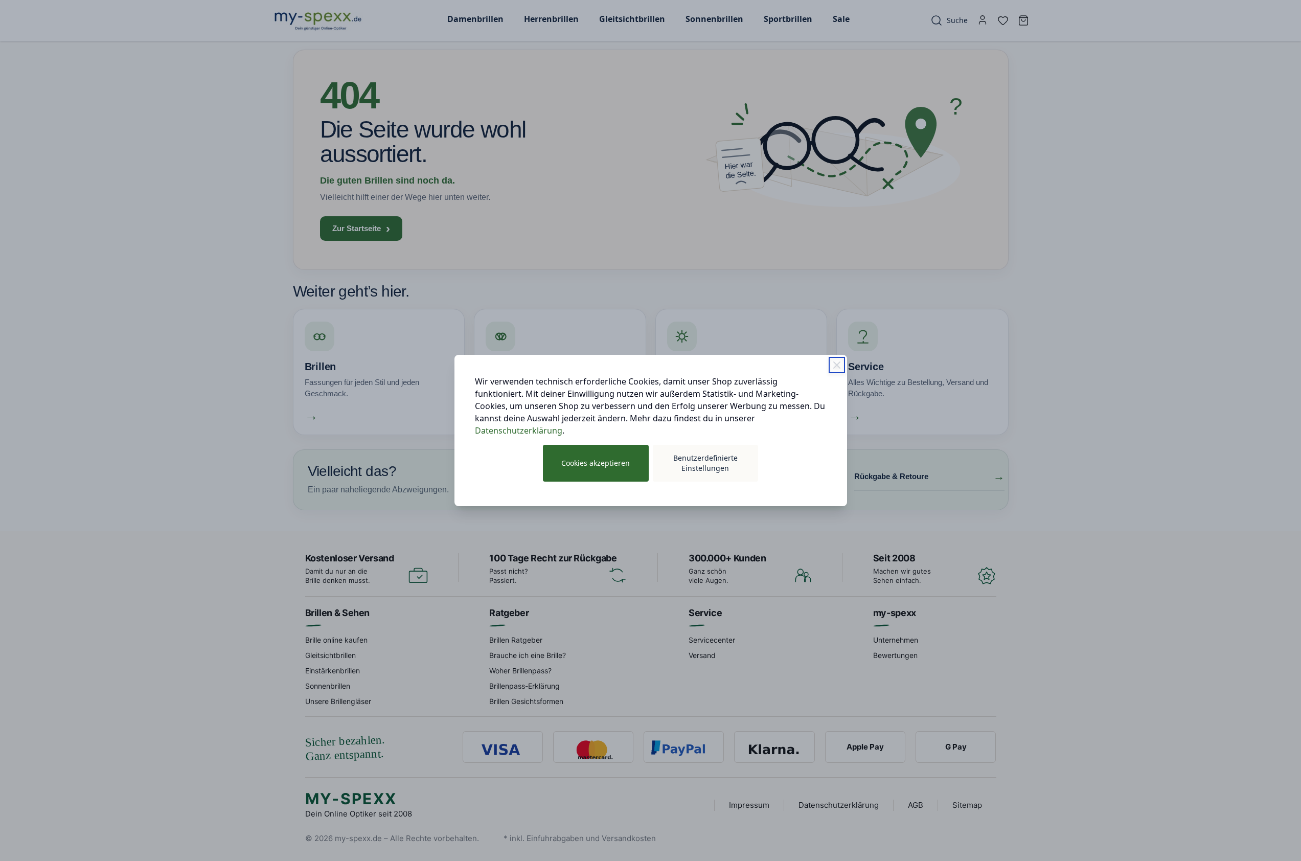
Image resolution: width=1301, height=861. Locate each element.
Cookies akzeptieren (595, 463)
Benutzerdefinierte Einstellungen (705, 463)
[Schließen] (837, 365)
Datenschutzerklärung (518, 430)
